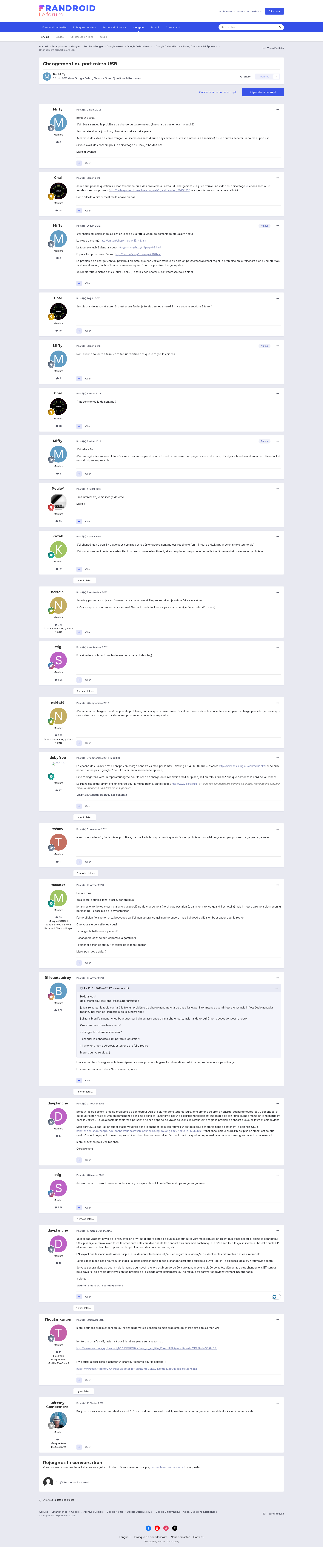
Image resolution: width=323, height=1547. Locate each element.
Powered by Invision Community (161, 1541)
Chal (58, 178)
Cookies (198, 1537)
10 (59, 1352)
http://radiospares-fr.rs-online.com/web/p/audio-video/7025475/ (150, 190)
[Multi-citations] (79, 163)
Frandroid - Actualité (54, 27)
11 (60, 861)
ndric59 (57, 592)
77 (60, 790)
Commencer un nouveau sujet (217, 92)
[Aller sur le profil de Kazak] (58, 549)
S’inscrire (274, 11)
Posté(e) (88, 109)
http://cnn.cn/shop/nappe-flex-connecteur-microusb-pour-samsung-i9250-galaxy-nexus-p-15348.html (139, 1130)
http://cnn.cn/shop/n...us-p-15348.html (124, 240)
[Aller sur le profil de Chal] (58, 191)
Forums (44, 36)
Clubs (103, 36)
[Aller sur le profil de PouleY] (58, 502)
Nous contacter (180, 1537)
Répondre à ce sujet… (77, 1482)
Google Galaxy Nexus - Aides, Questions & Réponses (108, 78)
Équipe (60, 36)
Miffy (61, 74)
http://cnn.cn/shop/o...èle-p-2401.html (138, 254)
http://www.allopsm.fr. (185, 783)
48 (60, 210)
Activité (155, 27)
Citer (88, 162)
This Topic (265, 27)
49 (60, 917)
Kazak (58, 536)
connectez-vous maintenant (168, 1467)
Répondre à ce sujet (263, 92)
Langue (124, 1537)
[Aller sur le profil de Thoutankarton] (58, 1333)
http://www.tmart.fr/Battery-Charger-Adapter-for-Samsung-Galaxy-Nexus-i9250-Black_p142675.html (137, 1368)
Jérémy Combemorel (57, 1405)
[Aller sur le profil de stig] (58, 660)
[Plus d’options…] (277, 110)
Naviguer (138, 27)
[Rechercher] (280, 27)
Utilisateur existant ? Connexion (239, 11)
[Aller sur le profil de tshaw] (58, 842)
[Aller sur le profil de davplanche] (58, 1116)
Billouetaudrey (58, 978)
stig (57, 647)
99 (60, 521)
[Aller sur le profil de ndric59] (58, 605)
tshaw (57, 829)
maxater (57, 885)
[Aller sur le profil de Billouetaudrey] (58, 991)
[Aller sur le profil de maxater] (58, 898)
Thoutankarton (57, 1319)
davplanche (57, 1103)
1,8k (59, 679)
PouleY (58, 489)
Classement (173, 27)
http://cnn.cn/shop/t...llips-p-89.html (139, 247)
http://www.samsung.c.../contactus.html (242, 766)
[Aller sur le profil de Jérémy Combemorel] (58, 1420)
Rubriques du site (83, 27)
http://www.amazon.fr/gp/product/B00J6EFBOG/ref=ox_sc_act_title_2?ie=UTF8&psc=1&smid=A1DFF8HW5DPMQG (146, 1348)
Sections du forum (113, 27)
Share (246, 76)
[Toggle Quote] (82, 988)
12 (59, 1135)
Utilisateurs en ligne (81, 36)
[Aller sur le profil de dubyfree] (58, 770)
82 (60, 568)
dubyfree (58, 758)
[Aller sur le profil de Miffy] (47, 76)
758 (59, 624)
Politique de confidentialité (150, 1537)
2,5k (60, 1010)
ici (247, 186)
